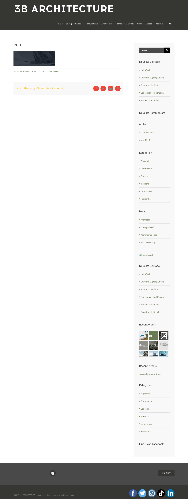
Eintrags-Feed (147, 227)
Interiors (145, 183)
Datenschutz (69, 495)
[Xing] (53, 473)
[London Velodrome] (144, 353)
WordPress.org (148, 242)
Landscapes (146, 191)
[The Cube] (154, 353)
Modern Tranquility (150, 100)
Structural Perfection (150, 85)
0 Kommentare (53, 71)
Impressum (41, 495)
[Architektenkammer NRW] (164, 335)
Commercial (146, 168)
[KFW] (144, 335)
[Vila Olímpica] (164, 353)
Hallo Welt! (146, 70)
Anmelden (145, 219)
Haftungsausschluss (55, 495)
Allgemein (145, 161)
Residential (146, 198)
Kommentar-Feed (149, 234)
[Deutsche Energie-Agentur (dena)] (154, 345)
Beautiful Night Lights (151, 312)
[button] (170, 23)
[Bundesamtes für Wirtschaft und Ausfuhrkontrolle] (164, 345)
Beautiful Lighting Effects (152, 77)
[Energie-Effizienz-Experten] (144, 345)
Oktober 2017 (147, 132)
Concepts (145, 176)
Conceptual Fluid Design (152, 92)
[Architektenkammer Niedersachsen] (154, 335)
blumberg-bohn (23, 71)
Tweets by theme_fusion (150, 374)
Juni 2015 (145, 140)
